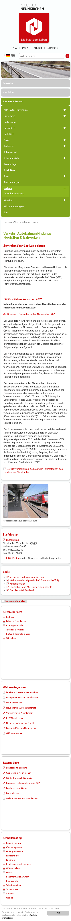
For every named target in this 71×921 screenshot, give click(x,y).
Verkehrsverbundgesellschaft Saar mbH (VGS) (34, 580)
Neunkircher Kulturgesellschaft (21, 708)
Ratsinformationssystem (17, 876)
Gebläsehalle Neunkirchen (18, 773)
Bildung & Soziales (15, 625)
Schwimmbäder (12, 158)
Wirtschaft (11, 638)
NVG (61, 439)
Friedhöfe (10, 860)
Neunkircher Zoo (14, 702)
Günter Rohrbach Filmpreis (19, 778)
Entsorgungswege (14, 851)
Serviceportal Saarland (16, 767)
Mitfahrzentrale (17, 583)
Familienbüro (12, 855)
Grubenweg (10, 122)
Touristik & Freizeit (13, 101)
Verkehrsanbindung (14, 193)
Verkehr (8, 188)
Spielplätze (9, 170)
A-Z (15, 47)
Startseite (53, 47)
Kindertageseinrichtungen (18, 864)
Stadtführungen (12, 182)
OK (58, 913)
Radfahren (9, 146)
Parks (6, 140)
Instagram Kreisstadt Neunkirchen (22, 697)
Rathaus (10, 617)
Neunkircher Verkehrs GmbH (20, 723)
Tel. (5, 549)
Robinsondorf (10, 152)
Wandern (8, 200)
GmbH (6, 442)
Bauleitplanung (13, 843)
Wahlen (9, 897)
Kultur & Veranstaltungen (18, 634)
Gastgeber (9, 128)
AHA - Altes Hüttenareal (16, 110)
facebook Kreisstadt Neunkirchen (22, 692)
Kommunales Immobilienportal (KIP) (23, 783)
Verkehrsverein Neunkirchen (19, 713)
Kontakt (38, 47)
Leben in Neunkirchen (16, 621)
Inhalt (25, 47)
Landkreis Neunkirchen (17, 788)
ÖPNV (6, 327)
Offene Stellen (13, 868)
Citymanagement (14, 847)
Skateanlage (10, 164)
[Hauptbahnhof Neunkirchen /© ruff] (35, 501)
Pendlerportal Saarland (22, 590)
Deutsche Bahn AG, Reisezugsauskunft (31, 587)
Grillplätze (9, 134)
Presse (9, 872)
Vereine (9, 893)
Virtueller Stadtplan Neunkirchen (27, 577)
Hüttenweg (9, 116)
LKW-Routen (12, 558)
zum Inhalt (8, 92)
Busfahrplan (12, 539)
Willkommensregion (14, 206)
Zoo (5, 212)
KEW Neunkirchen (14, 718)
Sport (6, 176)
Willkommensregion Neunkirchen (22, 798)
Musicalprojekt (13, 793)
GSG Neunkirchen (14, 733)
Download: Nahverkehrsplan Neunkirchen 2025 (31, 314)
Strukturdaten (12, 889)
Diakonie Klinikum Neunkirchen (21, 728)
